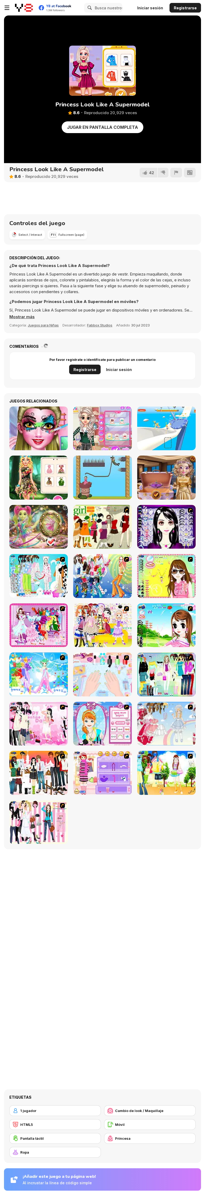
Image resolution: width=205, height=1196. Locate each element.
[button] (22, 317)
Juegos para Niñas (43, 325)
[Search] (89, 8)
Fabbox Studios (99, 325)
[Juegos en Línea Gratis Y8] (24, 8)
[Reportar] (176, 172)
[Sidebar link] (7, 7)
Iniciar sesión (150, 8)
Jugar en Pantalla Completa (102, 127)
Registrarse (185, 8)
